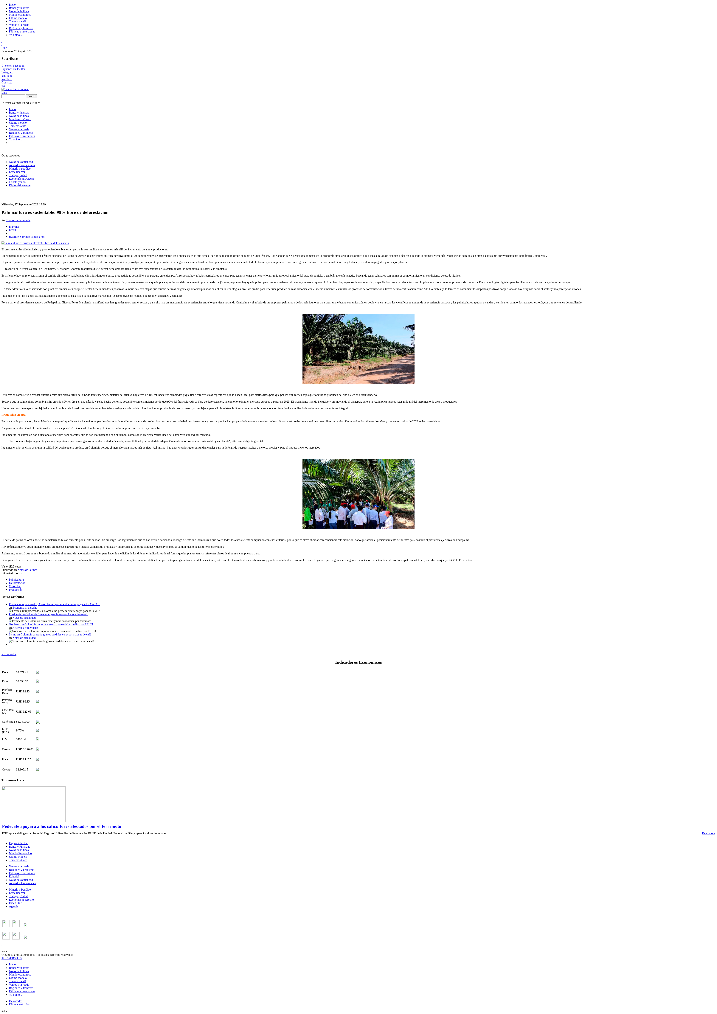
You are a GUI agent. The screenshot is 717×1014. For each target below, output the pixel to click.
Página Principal (18, 843)
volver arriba (8, 654)
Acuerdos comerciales (22, 165)
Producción (15, 589)
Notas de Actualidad (21, 161)
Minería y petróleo (20, 168)
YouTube (6, 75)
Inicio (12, 4)
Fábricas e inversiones (22, 31)
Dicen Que (15, 903)
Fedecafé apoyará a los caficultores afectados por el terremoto (61, 826)
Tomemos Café (18, 860)
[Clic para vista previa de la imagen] (35, 243)
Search (31, 96)
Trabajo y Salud (18, 896)
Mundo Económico (20, 853)
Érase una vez (17, 171)
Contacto (6, 82)
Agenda (13, 906)
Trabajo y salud (18, 175)
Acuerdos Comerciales (22, 883)
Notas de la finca (19, 11)
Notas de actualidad (24, 617)
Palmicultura (16, 579)
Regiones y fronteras (21, 28)
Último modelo (18, 18)
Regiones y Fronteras (21, 869)
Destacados (15, 1001)
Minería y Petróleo (20, 889)
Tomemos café (17, 21)
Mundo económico (20, 14)
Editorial (14, 876)
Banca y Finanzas (19, 846)
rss (3, 85)
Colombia (15, 586)
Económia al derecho (21, 899)
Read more (708, 833)
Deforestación (17, 582)
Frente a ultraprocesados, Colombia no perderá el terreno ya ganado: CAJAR (54, 604)
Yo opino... (15, 34)
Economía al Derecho (22, 178)
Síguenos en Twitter (13, 69)
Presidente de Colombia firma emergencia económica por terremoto (48, 614)
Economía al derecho (25, 607)
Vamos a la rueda (19, 24)
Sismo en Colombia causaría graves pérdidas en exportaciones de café (50, 634)
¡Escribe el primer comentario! (27, 236)
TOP (11, 958)
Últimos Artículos (19, 1004)
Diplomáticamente (19, 185)
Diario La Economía (18, 220)
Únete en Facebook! (13, 65)
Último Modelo (18, 856)
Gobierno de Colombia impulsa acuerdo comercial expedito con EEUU (51, 624)
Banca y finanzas (19, 8)
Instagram (7, 72)
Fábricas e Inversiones (22, 873)
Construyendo (17, 182)
